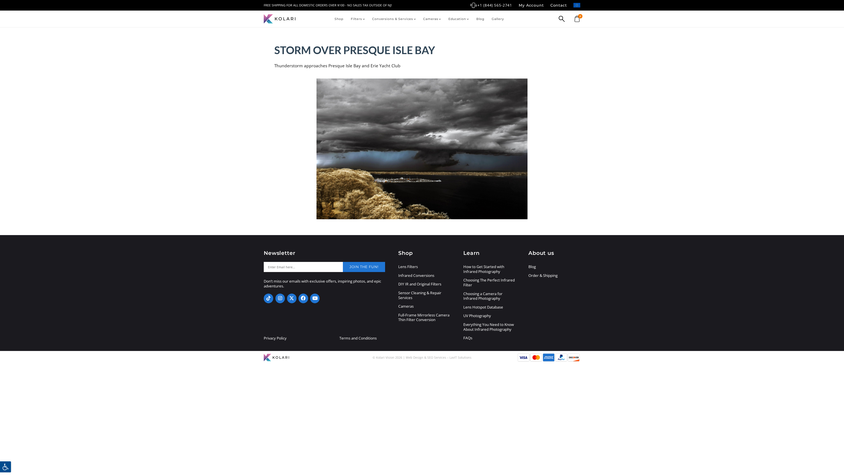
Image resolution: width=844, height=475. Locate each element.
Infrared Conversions (416, 275)
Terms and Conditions (358, 338)
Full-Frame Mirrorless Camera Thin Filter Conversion (423, 317)
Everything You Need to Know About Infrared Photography (488, 327)
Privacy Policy (275, 338)
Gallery (498, 19)
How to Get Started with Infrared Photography (483, 269)
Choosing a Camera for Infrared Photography (482, 296)
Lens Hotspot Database (483, 307)
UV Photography (477, 315)
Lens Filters (408, 266)
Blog (480, 19)
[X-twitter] (291, 298)
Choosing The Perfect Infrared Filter (489, 282)
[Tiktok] (268, 298)
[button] (5, 466)
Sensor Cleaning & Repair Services (419, 295)
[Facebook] (303, 298)
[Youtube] (315, 298)
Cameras (430, 19)
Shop (339, 19)
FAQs (467, 338)
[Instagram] (280, 298)
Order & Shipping (543, 275)
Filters (356, 19)
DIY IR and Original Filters (419, 284)
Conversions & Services (392, 19)
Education (457, 19)
